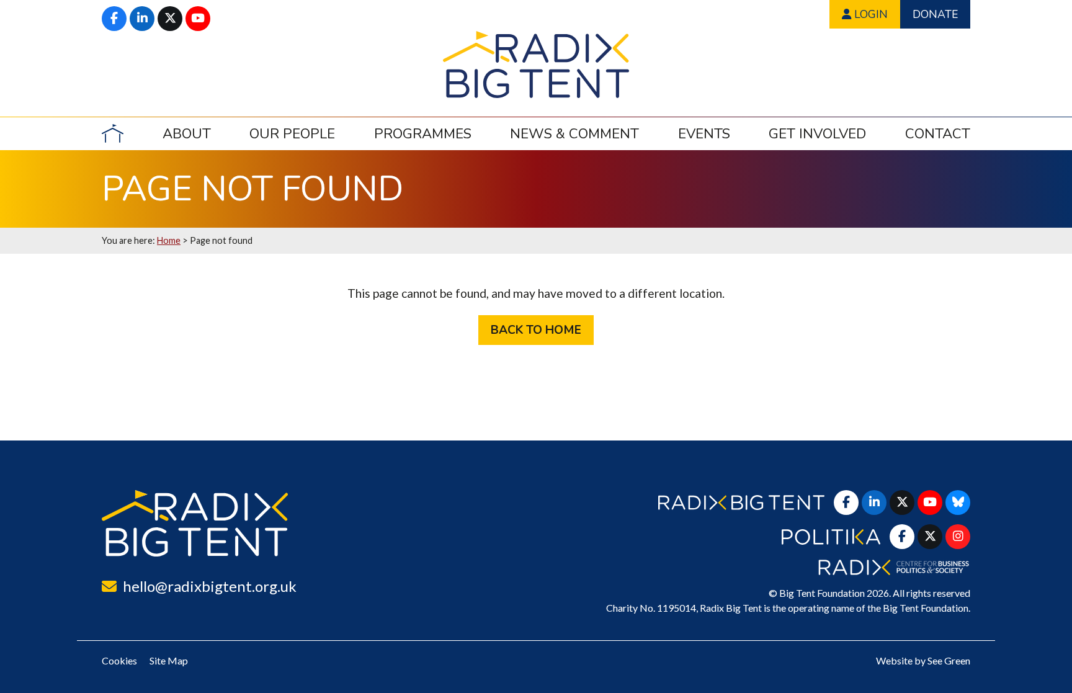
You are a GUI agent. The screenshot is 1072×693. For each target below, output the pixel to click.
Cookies (119, 660)
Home (169, 240)
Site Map (169, 660)
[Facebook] (114, 18)
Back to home (536, 330)
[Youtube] (197, 18)
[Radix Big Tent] (195, 523)
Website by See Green (923, 660)
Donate (935, 14)
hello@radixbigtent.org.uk (210, 586)
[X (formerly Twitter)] (170, 18)
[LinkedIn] (142, 18)
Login (869, 14)
